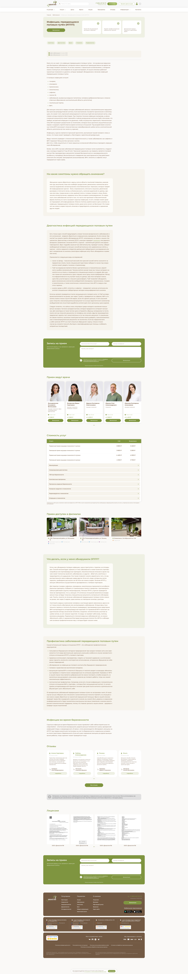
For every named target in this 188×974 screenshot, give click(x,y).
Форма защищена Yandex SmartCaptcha (82, 496)
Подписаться (82, 492)
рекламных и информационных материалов (88, 487)
